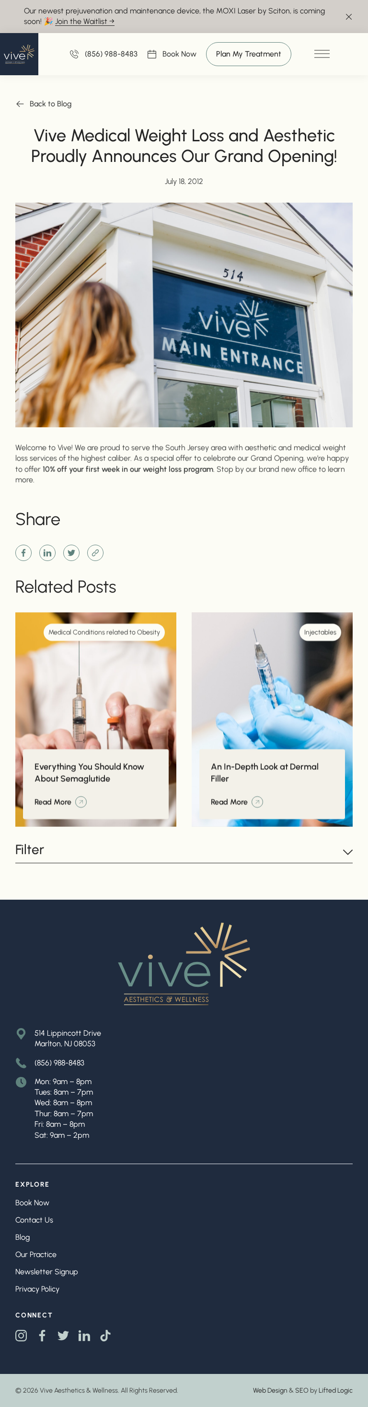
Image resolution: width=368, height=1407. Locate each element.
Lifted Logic (336, 1390)
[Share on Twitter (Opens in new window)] (71, 553)
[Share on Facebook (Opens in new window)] (23, 553)
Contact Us (34, 1219)
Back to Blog (51, 103)
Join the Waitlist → (85, 21)
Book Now (179, 54)
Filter (29, 850)
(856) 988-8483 (59, 1062)
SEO (302, 1390)
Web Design (270, 1390)
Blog (22, 1237)
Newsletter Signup (46, 1271)
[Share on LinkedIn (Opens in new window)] (47, 553)
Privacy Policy (37, 1288)
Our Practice (36, 1254)
